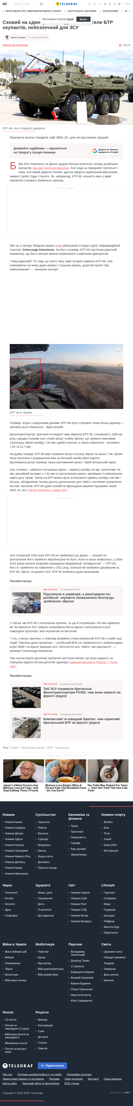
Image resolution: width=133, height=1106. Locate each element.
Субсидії (43, 839)
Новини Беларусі (81, 921)
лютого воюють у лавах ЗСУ (47, 490)
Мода (107, 904)
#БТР (50, 747)
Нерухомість (78, 837)
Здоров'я (43, 885)
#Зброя (14, 747)
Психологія (44, 909)
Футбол (108, 822)
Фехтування (111, 850)
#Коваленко (62, 747)
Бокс (106, 827)
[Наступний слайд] (130, 11)
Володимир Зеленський (78, 953)
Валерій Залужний (82, 977)
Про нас (7, 1074)
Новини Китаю (79, 915)
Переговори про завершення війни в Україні (33, 11)
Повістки (43, 951)
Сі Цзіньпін (77, 966)
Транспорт (77, 831)
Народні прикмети (115, 957)
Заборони (110, 969)
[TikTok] (119, 4)
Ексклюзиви (110, 11)
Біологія (10, 904)
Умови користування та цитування (23, 1079)
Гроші (74, 826)
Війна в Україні (14, 944)
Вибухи (9, 957)
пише (58, 245)
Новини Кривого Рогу (18, 856)
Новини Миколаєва (16, 873)
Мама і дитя (45, 892)
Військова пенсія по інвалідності (17, 1036)
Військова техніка (15, 980)
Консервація (45, 1025)
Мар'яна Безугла (81, 995)
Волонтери (11, 974)
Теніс (107, 833)
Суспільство (46, 814)
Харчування (45, 898)
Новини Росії (78, 904)
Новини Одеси (14, 839)
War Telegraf (50, 589)
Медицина (44, 845)
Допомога (44, 862)
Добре (83, 19)
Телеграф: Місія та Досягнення (40, 1083)
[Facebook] (89, 3)
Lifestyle (108, 885)
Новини (9, 814)
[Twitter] (110, 4)
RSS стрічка (72, 1083)
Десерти (43, 1037)
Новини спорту (113, 814)
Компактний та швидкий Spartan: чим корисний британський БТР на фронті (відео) (81, 720)
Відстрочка (44, 963)
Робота (42, 827)
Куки (70, 19)
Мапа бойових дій (15, 951)
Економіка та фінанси (78, 816)
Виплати (43, 833)
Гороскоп (109, 892)
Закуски (42, 1048)
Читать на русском (15, 45)
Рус (128, 4)
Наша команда (113, 1079)
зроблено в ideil (119, 1093)
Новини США (79, 898)
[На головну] (66, 4)
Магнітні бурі (111, 927)
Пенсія (8, 1012)
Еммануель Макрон (82, 972)
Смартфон (11, 915)
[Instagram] (114, 3)
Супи (41, 1031)
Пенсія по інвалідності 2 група (17, 1027)
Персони (75, 944)
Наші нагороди (74, 1079)
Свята (106, 944)
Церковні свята (113, 951)
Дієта (41, 904)
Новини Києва (13, 822)
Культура (109, 915)
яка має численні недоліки (51, 168)
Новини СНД (78, 909)
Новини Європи (80, 892)
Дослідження (46, 915)
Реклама (54, 1079)
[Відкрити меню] (5, 4)
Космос (9, 898)
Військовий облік (48, 974)
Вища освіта (45, 856)
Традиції (109, 963)
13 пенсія (10, 1019)
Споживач (110, 898)
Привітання (111, 932)
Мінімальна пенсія (16, 1043)
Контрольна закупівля (82, 11)
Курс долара (78, 849)
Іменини (109, 980)
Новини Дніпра (14, 833)
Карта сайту (10, 1083)
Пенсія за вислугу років (15, 1050)
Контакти (93, 1079)
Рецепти (42, 1012)
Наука (7, 885)
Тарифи (75, 843)
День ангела (111, 974)
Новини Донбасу (15, 862)
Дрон (8, 909)
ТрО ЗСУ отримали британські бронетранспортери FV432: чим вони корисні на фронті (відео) (82, 692)
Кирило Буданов (81, 983)
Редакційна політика (79, 1074)
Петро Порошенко (82, 989)
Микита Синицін (18, 37)
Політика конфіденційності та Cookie (40, 1074)
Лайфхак (109, 921)
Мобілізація (45, 944)
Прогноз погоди (47, 867)
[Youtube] (105, 4)
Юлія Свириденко (81, 1000)
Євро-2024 (110, 845)
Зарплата (43, 822)
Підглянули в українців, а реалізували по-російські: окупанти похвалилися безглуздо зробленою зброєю (78, 597)
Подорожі (109, 909)
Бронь (41, 957)
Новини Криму (13, 867)
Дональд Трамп (80, 960)
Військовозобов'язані (51, 969)
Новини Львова (14, 845)
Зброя (8, 969)
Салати (42, 1042)
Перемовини (12, 963)
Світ (71, 885)
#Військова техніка (33, 747)
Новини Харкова (15, 827)
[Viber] (94, 4)
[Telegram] (100, 3)
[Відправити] (41, 4)
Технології (11, 892)
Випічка (42, 1019)
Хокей (107, 839)
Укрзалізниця (79, 854)
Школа (42, 850)
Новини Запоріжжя (16, 850)
